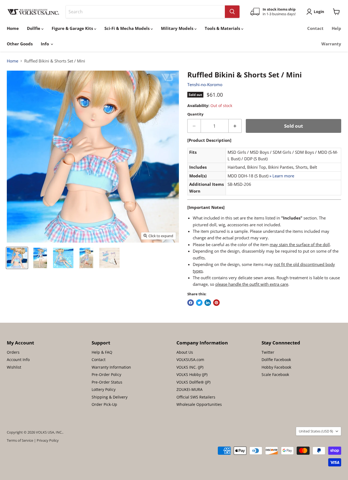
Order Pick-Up (104, 404)
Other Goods (20, 43)
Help (336, 28)
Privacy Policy (48, 440)
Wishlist (14, 367)
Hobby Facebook (276, 367)
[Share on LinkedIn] (207, 302)
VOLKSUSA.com (190, 359)
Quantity (195, 114)
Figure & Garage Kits (73, 28)
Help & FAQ (102, 352)
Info (45, 43)
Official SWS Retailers (195, 397)
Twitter (268, 352)
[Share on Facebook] (190, 302)
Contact (315, 28)
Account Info (18, 359)
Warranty (331, 43)
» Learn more (281, 175)
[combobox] (145, 11)
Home (13, 28)
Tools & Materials (223, 28)
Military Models (177, 28)
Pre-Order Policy (106, 374)
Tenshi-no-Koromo (204, 84)
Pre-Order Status (107, 382)
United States (316, 431)
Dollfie (34, 28)
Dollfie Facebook (276, 359)
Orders (13, 352)
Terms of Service (20, 440)
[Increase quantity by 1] (235, 126)
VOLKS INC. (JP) (189, 367)
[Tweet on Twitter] (199, 302)
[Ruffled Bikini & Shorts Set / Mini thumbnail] (17, 258)
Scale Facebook (275, 374)
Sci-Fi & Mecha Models (127, 28)
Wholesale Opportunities (199, 404)
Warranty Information (111, 367)
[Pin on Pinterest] (216, 302)
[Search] (232, 11)
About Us (184, 352)
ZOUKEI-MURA (189, 389)
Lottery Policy (104, 389)
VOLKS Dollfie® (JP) (193, 382)
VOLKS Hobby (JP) (191, 374)
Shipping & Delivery (110, 397)
